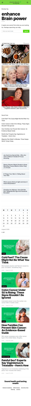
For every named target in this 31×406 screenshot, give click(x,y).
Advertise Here (24, 387)
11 (7, 218)
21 (19, 221)
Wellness (4, 286)
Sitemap (13, 389)
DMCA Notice (16, 387)
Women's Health (5, 356)
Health (3, 253)
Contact (18, 389)
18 (7, 221)
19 (11, 221)
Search (26, 31)
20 (15, 221)
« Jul (3, 232)
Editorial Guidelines (7, 387)
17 (3, 221)
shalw (3, 270)
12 (11, 218)
